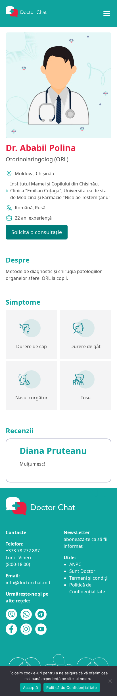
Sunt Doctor (82, 571)
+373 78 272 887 (23, 551)
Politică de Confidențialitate (71, 687)
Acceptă (30, 687)
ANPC (75, 564)
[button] (107, 492)
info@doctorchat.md (28, 582)
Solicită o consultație (36, 232)
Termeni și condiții (88, 578)
